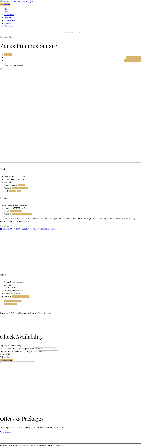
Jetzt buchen (5, 4)
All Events (8, 54)
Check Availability (7, 360)
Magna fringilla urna (12, 301)
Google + (25, 229)
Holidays (21, 185)
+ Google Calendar (133, 57)
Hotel (6, 12)
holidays (12, 191)
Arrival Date (5, 348)
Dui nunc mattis (10, 304)
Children (3, 357)
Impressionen (10, 20)
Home (6, 9)
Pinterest (35, 229)
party (19, 191)
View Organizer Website (22, 214)
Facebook (6, 229)
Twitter (15, 229)
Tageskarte (9, 26)
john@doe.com (16, 211)
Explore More (5, 432)
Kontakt (7, 23)
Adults (3, 354)
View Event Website (20, 188)
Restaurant (9, 14)
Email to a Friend (48, 229)
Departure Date (7, 351)
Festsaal (7, 17)
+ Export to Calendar (132, 60)
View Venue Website (20, 296)
